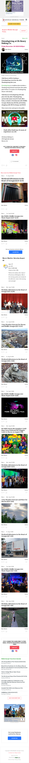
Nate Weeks (8, 49)
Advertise (16, 252)
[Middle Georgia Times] (13, 19)
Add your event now (14, 698)
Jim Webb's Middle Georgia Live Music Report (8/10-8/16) (12, 394)
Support (23, 30)
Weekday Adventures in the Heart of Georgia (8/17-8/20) (14, 290)
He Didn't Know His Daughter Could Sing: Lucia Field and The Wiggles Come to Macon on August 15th (13, 430)
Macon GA (24, 38)
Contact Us (11, 752)
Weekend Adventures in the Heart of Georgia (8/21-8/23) (12, 180)
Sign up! (14, 151)
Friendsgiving (6, 85)
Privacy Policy (18, 759)
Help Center (18, 752)
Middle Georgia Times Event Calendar (11, 659)
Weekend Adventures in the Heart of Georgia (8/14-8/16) (14, 360)
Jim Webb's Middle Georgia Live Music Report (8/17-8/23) (12, 217)
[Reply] (7, 165)
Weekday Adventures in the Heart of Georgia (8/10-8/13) (14, 466)
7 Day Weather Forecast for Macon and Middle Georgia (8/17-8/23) (13, 325)
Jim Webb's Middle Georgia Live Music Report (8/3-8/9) (12, 570)
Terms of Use (11, 759)
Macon (2, 175)
